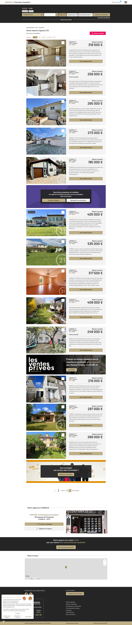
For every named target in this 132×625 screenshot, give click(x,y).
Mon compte (117, 2)
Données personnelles (72, 623)
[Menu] (125, 2)
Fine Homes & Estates (73, 608)
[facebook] (26, 594)
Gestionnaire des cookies (100, 623)
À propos (68, 610)
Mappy (39, 578)
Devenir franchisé (71, 604)
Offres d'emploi (70, 602)
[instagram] (30, 594)
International (70, 612)
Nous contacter (70, 614)
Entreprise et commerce (73, 606)
